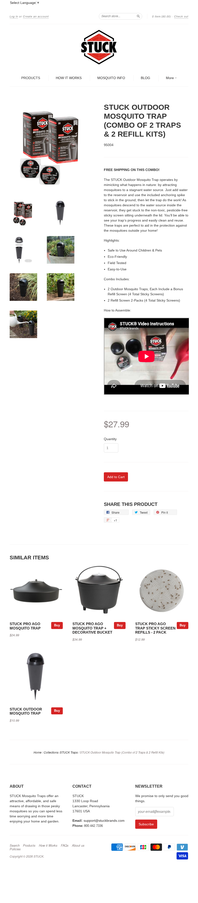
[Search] (138, 16)
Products (29, 845)
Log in (14, 16)
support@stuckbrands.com (104, 820)
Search (15, 845)
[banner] (99, 47)
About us (78, 845)
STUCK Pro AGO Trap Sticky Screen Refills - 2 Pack (155, 628)
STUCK (38, 856)
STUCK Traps (69, 752)
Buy (57, 625)
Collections (51, 752)
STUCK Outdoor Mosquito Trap (26, 711)
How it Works (48, 845)
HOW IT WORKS (69, 78)
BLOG (145, 78)
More (170, 78)
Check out (181, 16)
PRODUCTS (30, 78)
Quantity (110, 438)
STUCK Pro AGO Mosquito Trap (25, 626)
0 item (161, 16)
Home (38, 752)
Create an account (36, 16)
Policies (15, 849)
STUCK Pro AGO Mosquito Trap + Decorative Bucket (92, 628)
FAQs (65, 845)
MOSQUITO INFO (111, 78)
